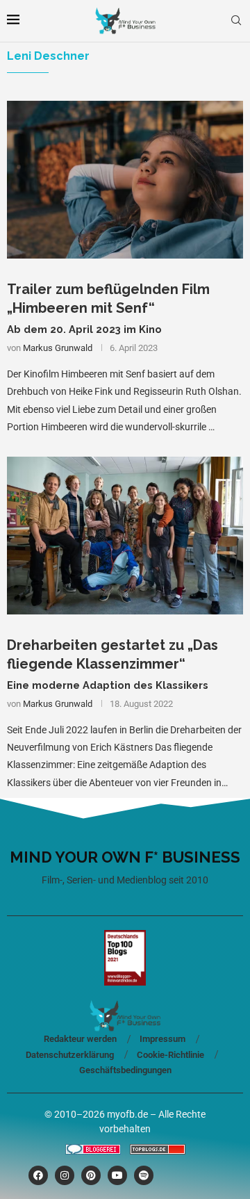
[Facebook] (38, 1175)
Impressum (162, 1039)
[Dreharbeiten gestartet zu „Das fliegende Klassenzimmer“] (125, 535)
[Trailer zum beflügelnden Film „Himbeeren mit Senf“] (125, 180)
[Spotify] (143, 1175)
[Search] (236, 20)
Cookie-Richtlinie (170, 1055)
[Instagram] (64, 1175)
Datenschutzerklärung (70, 1055)
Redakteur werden (80, 1039)
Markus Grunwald (57, 348)
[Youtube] (117, 1175)
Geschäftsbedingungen (125, 1070)
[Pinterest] (91, 1175)
